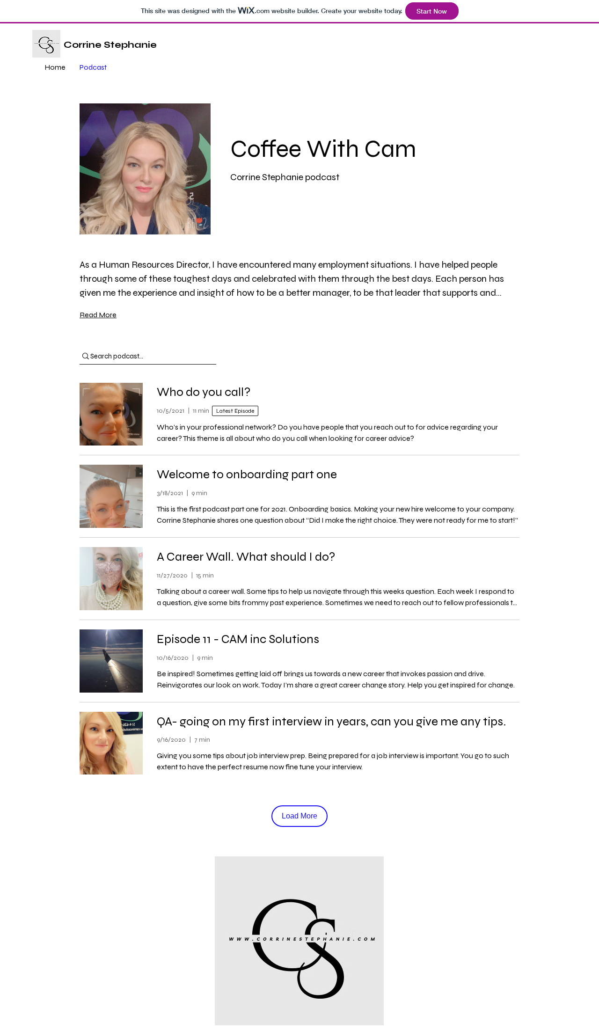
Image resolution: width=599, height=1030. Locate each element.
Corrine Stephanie (110, 45)
